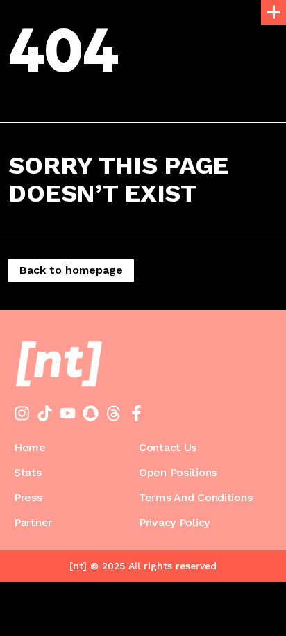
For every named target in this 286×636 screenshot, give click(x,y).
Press (28, 497)
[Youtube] (68, 413)
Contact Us (167, 447)
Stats (28, 472)
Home (30, 447)
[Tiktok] (45, 413)
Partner (33, 522)
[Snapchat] (91, 413)
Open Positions (178, 472)
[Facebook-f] (136, 413)
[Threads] (113, 413)
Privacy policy (174, 522)
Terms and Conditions (195, 497)
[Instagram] (22, 413)
